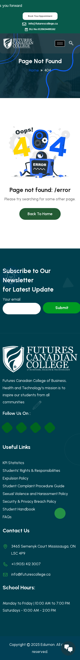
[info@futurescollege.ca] (24, 24)
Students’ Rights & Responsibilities (31, 470)
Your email (11, 299)
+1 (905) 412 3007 (26, 564)
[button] (71, 43)
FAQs (7, 517)
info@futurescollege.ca (43, 23)
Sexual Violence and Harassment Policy (35, 493)
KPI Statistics (13, 463)
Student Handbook (19, 509)
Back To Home (40, 214)
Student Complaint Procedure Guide (33, 486)
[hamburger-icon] (60, 43)
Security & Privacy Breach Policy (29, 501)
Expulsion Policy (15, 478)
